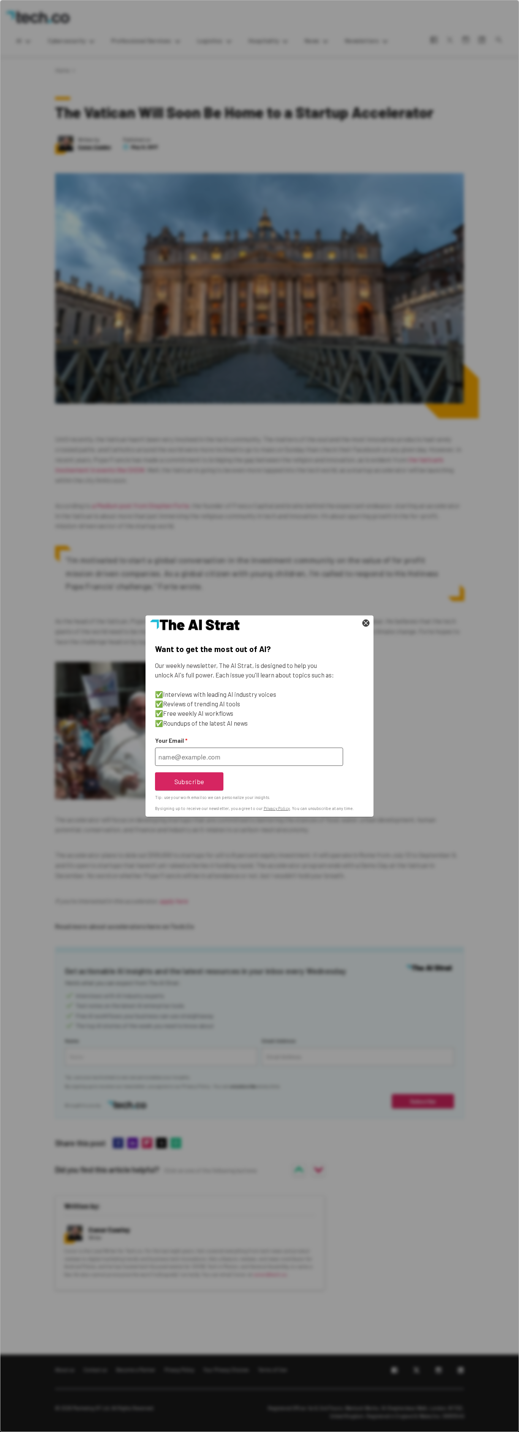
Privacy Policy (277, 808)
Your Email (171, 740)
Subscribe (189, 781)
